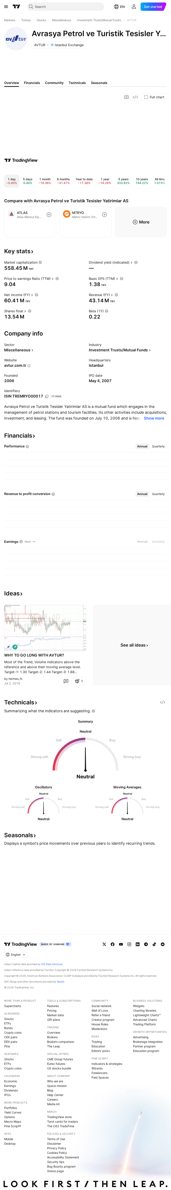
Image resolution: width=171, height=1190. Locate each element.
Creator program (103, 1019)
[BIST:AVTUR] (8, 646)
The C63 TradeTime (60, 1126)
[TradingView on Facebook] (113, 944)
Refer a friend (101, 1015)
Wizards (97, 1068)
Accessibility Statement (63, 1157)
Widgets (138, 1006)
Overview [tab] (11, 83)
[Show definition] (40, 262)
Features (53, 1006)
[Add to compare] (49, 214)
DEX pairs (10, 1041)
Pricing (52, 1010)
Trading (97, 1041)
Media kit (53, 1104)
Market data (55, 1015)
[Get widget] (135, 97)
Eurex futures (56, 1063)
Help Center (55, 1095)
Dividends (11, 1090)
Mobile (8, 1139)
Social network (102, 1006)
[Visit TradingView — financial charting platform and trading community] (21, 160)
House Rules (100, 1024)
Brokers (52, 1037)
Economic (10, 1081)
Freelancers (99, 1073)
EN (122, 7)
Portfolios (10, 1108)
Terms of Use (56, 1139)
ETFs (7, 1023)
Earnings (10, 1086)
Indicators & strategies (107, 1063)
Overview (53, 1032)
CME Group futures (60, 1059)
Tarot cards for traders (62, 1121)
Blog (50, 1090)
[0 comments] (66, 681)
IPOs (7, 1095)
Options (9, 1117)
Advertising (140, 1037)
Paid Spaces (100, 1077)
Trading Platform (144, 1024)
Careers (52, 1099)
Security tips (55, 1162)
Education (98, 1046)
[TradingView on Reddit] (163, 944)
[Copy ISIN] (47, 396)
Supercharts (12, 1006)
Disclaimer (54, 1143)
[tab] (142, 446)
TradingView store (59, 1117)
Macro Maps (12, 1121)
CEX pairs (10, 1037)
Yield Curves (12, 1112)
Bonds (8, 1028)
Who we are (55, 1081)
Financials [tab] (32, 83)
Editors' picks (101, 1051)
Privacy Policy (56, 1148)
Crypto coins (12, 1032)
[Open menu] (6, 6)
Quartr (60, 981)
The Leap (53, 1046)
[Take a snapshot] (126, 97)
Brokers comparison (60, 1041)
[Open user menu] (134, 6)
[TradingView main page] (16, 7)
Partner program (144, 1046)
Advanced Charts (145, 1019)
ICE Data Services (51, 964)
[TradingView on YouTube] (121, 944)
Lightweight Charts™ (147, 1015)
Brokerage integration (148, 1041)
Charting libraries (144, 1010)
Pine (7, 1046)
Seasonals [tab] (99, 83)
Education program (146, 1051)
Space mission (57, 1086)
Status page (55, 1171)
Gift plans (53, 1019)
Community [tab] (54, 83)
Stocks (9, 1019)
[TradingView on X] (104, 944)
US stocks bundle (59, 1068)
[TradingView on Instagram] (129, 944)
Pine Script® (12, 1126)
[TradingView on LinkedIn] (138, 944)
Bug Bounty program (61, 1166)
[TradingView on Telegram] (146, 944)
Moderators (99, 1029)
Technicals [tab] (77, 83)
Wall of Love (100, 1010)
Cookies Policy (57, 1152)
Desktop (10, 1143)
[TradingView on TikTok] (154, 944)
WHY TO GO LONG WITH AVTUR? (34, 655)
